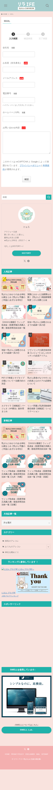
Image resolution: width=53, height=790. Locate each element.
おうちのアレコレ (13, 547)
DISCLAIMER (30, 754)
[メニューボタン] (5, 5)
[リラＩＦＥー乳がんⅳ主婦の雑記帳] (27, 5)
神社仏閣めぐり (12, 552)
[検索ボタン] (47, 5)
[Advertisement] (26, 636)
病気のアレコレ (12, 541)
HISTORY (26, 253)
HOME (7, 754)
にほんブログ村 (8, 593)
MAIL (38, 754)
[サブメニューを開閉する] (48, 547)
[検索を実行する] (48, 197)
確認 (26, 179)
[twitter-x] (24, 261)
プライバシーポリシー (30, 165)
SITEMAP (44, 754)
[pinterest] (28, 261)
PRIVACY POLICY (17, 754)
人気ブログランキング (10, 596)
